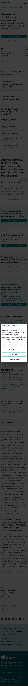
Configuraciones (13, 354)
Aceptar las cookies (14, 349)
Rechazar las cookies (14, 359)
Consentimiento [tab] (6, 325)
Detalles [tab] (15, 325)
